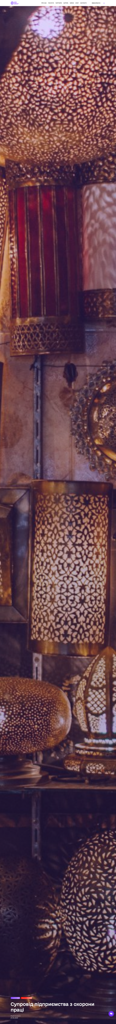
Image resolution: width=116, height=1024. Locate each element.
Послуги (51, 3)
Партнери (59, 3)
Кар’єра (65, 3)
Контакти (83, 3)
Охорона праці (15, 998)
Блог (77, 3)
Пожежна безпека (26, 998)
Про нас (44, 3)
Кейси (72, 3)
